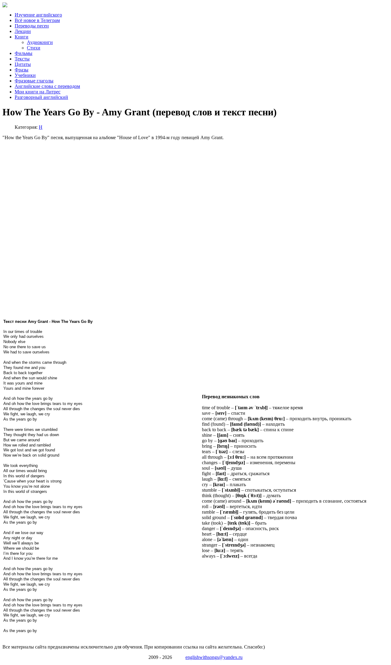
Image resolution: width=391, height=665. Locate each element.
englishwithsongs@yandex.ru (214, 657)
